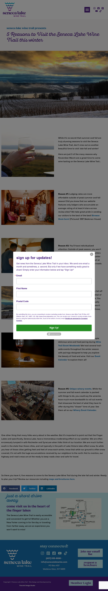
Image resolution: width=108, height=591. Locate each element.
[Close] (91, 254)
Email (19, 275)
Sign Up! (54, 327)
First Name (21, 288)
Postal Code (22, 301)
